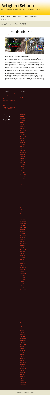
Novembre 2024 (23, 154)
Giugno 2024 (22, 162)
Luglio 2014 (22, 370)
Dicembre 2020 (23, 235)
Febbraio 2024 (22, 170)
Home (2, 16)
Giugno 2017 (22, 301)
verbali (21, 105)
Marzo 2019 (22, 261)
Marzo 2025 (22, 148)
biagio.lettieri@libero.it (7, 123)
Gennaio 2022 (22, 219)
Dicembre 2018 (23, 267)
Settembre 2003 (23, 384)
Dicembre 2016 (23, 314)
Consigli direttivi (33, 16)
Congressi (22, 95)
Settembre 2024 (23, 158)
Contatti (20, 16)
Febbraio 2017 (22, 310)
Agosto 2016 (22, 322)
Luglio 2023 (22, 184)
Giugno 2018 (22, 277)
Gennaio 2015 (22, 360)
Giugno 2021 (22, 231)
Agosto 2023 (22, 182)
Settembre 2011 (23, 382)
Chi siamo (8, 16)
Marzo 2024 (22, 168)
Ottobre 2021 (22, 225)
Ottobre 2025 (22, 134)
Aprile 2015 (22, 354)
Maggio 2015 (22, 352)
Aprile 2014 (22, 374)
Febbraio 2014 (22, 376)
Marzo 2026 (22, 124)
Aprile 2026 (22, 122)
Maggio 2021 (22, 233)
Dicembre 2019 (23, 243)
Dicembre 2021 (23, 221)
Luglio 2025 (22, 140)
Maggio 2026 (22, 120)
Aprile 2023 (22, 190)
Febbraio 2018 (22, 285)
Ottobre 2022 (22, 203)
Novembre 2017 (23, 291)
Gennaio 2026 (22, 128)
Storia (14, 16)
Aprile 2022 (22, 213)
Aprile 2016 (22, 330)
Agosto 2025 (22, 138)
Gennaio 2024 (22, 172)
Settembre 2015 (23, 344)
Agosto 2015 (22, 346)
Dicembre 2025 (23, 130)
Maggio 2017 (22, 304)
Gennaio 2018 (22, 287)
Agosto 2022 (22, 207)
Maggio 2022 (22, 211)
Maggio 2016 (22, 328)
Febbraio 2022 (22, 217)
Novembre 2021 (23, 223)
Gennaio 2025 (22, 150)
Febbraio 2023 (22, 195)
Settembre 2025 (23, 136)
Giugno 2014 (22, 372)
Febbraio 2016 (22, 334)
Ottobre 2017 (22, 293)
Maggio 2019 (22, 257)
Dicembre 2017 (23, 289)
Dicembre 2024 (23, 152)
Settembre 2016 (23, 320)
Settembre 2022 (23, 205)
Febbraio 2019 (22, 263)
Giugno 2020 (22, 237)
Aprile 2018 (22, 281)
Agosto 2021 (22, 229)
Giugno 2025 (22, 142)
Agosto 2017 (22, 297)
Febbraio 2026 (22, 126)
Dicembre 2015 (23, 338)
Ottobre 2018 (22, 271)
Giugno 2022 (22, 209)
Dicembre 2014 (23, 362)
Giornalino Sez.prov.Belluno (25, 97)
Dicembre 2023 (23, 174)
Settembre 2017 (23, 295)
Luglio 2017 (22, 299)
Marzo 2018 (22, 283)
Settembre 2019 (23, 249)
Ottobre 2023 (22, 178)
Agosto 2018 (22, 275)
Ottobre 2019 (22, 247)
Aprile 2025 (22, 146)
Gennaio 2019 (22, 265)
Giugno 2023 (22, 186)
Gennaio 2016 (22, 336)
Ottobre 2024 (22, 156)
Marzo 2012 (22, 378)
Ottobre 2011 (22, 380)
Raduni (21, 103)
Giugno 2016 (22, 326)
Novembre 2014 (23, 364)
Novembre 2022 (23, 201)
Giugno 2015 (22, 350)
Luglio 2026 (22, 116)
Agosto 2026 (22, 114)
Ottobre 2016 (22, 318)
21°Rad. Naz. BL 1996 (5, 19)
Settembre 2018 (23, 273)
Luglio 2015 (22, 348)
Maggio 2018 (22, 279)
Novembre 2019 (23, 245)
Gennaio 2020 (22, 241)
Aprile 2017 (22, 306)
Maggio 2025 (22, 144)
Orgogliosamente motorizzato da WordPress (25, 392)
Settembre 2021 (23, 227)
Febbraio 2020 (22, 239)
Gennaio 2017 (22, 312)
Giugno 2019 (22, 255)
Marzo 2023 (22, 192)
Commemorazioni (18, 34)
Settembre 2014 (23, 368)
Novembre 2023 (23, 176)
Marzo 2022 (22, 215)
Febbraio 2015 (22, 358)
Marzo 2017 (22, 308)
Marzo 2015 (22, 356)
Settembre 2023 (23, 180)
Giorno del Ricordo (18, 32)
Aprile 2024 (22, 166)
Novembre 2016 (23, 316)
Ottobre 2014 (22, 366)
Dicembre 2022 (23, 199)
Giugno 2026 (22, 118)
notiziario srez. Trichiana (24, 99)
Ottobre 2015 (22, 342)
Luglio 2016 (22, 324)
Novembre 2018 (23, 269)
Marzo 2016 (22, 332)
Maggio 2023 (22, 188)
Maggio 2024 (22, 164)
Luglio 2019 (22, 253)
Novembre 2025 (23, 132)
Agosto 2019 (22, 251)
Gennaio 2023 (22, 197)
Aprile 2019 (22, 259)
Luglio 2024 (22, 160)
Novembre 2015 (23, 340)
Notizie (21, 101)
